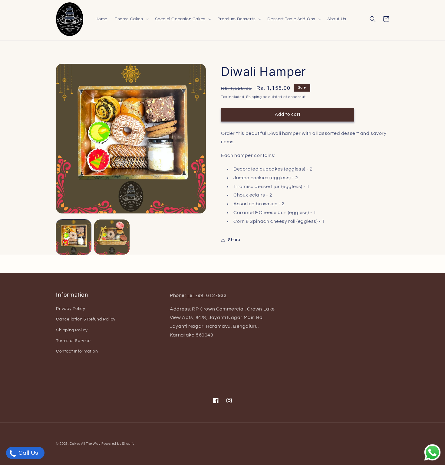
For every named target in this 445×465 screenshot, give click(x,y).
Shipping (254, 97)
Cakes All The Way (85, 443)
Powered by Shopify (117, 443)
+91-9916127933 (206, 295)
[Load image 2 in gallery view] (111, 237)
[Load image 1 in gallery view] (73, 237)
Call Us (27, 453)
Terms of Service (73, 341)
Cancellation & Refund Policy (86, 319)
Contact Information (77, 351)
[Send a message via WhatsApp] (432, 452)
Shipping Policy (72, 330)
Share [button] (234, 240)
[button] (131, 19)
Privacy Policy (70, 309)
